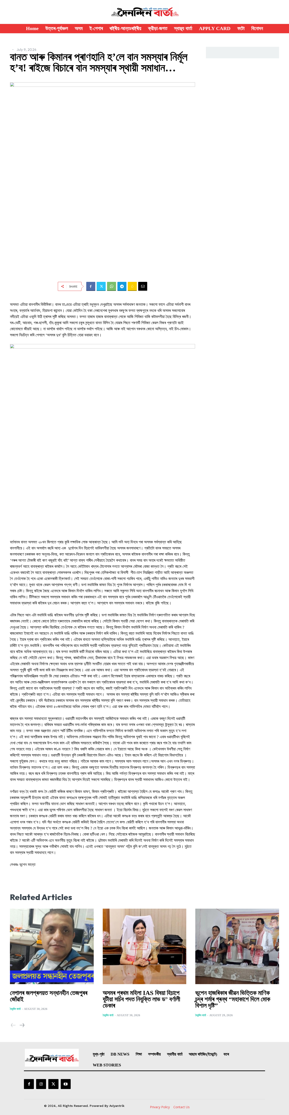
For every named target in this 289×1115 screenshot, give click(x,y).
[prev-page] (13, 1025)
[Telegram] (121, 286)
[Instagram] (41, 1084)
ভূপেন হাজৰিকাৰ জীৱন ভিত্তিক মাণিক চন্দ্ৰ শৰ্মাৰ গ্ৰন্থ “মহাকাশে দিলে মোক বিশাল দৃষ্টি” (232, 999)
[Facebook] (90, 286)
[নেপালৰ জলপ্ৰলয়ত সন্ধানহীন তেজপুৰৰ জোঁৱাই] (52, 946)
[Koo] (132, 286)
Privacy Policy (160, 1107)
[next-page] (21, 1025)
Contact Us (181, 1107)
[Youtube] (66, 1084)
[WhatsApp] (111, 286)
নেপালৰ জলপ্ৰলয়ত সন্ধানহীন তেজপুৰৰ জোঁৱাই (48, 996)
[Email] (142, 286)
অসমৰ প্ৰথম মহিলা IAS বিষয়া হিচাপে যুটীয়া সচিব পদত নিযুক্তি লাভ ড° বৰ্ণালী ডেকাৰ (141, 999)
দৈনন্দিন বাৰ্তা (15, 1009)
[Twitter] (101, 286)
